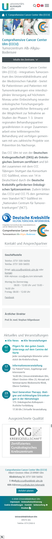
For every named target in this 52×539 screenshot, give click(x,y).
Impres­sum (15, 502)
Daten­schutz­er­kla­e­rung (31, 502)
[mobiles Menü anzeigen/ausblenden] (47, 5)
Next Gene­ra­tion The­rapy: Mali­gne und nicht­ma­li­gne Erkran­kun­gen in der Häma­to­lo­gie (31, 395)
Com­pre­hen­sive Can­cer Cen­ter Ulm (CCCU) (29, 14)
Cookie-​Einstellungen (13, 505)
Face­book (9, 297)
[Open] (2, 537)
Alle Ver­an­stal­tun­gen (35, 340)
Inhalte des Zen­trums (24, 59)
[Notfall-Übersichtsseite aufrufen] (38, 5)
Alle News (13, 340)
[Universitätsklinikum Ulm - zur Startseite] (3, 14)
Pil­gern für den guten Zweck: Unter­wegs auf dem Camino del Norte (30, 349)
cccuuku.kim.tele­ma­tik (32, 484)
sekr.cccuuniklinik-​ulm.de (24, 269)
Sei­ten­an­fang (39, 505)
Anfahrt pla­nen (26, 490)
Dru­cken (25, 508)
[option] (26, 440)
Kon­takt (8, 273)
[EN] (42, 5)
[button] (34, 5)
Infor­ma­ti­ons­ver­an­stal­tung (27, 365)
